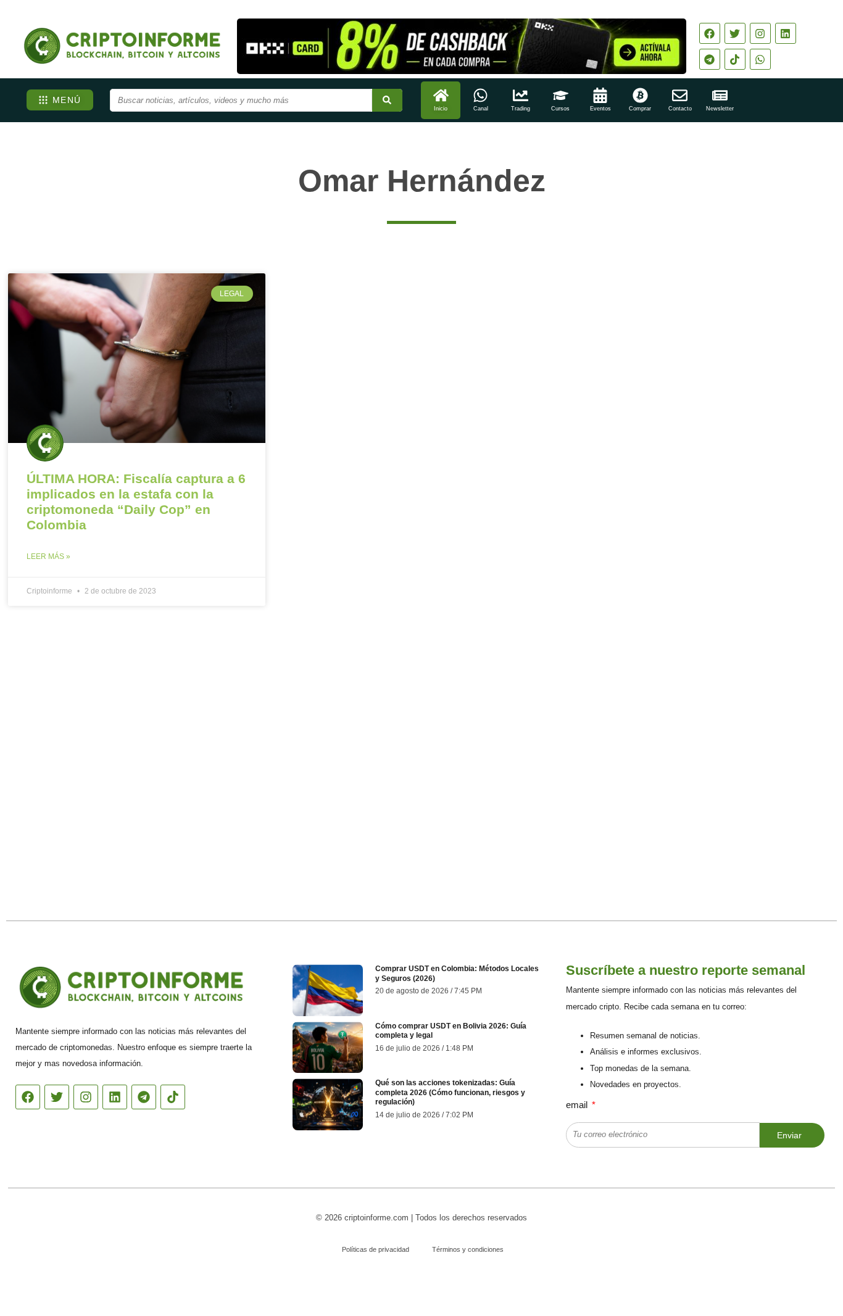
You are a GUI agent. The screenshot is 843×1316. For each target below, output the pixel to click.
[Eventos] (600, 95)
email (578, 1104)
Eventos (600, 109)
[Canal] (480, 95)
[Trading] (520, 95)
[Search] (387, 100)
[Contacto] (679, 95)
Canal (480, 109)
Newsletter (720, 109)
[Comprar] (640, 95)
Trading (520, 109)
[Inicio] (441, 95)
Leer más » (48, 556)
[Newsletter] (720, 95)
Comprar (640, 109)
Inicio (440, 109)
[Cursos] (560, 95)
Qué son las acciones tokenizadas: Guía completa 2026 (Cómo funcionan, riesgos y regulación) (450, 1092)
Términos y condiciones (468, 1249)
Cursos (560, 109)
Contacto (680, 109)
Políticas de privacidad (375, 1249)
